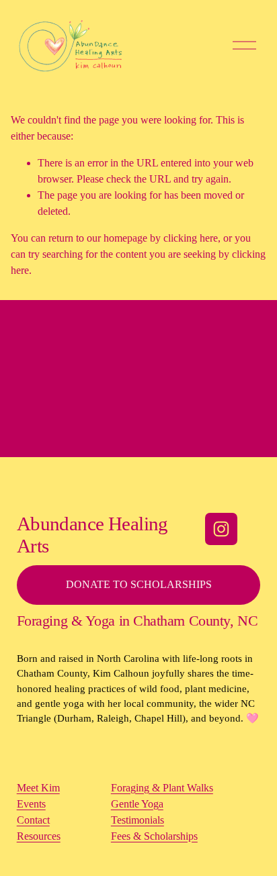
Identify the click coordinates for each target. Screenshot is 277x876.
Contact (33, 820)
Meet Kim (38, 787)
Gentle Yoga (137, 804)
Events (31, 804)
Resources (39, 836)
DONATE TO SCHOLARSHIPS (139, 584)
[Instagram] (221, 529)
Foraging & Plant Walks (162, 787)
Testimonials (137, 820)
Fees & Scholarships (154, 836)
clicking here (190, 238)
